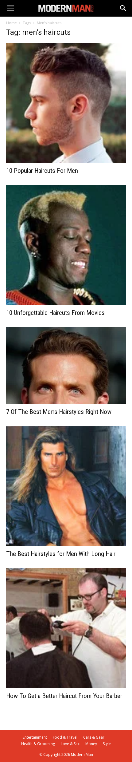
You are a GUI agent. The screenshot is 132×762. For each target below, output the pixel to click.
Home (11, 23)
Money (91, 743)
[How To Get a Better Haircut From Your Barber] (66, 628)
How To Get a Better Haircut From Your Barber (64, 696)
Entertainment (35, 737)
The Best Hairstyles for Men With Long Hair (60, 554)
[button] (123, 8)
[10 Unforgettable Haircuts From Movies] (66, 245)
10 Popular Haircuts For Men (42, 170)
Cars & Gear (93, 737)
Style (107, 743)
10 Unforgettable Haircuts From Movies (55, 312)
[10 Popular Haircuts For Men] (66, 103)
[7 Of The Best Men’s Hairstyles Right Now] (66, 365)
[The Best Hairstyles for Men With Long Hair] (66, 486)
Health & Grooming (38, 743)
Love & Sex (70, 743)
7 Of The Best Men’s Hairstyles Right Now (58, 411)
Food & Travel (65, 737)
